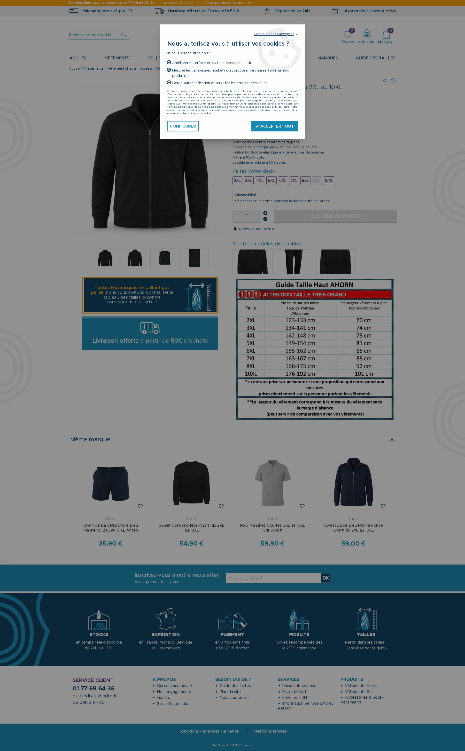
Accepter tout (276, 126)
